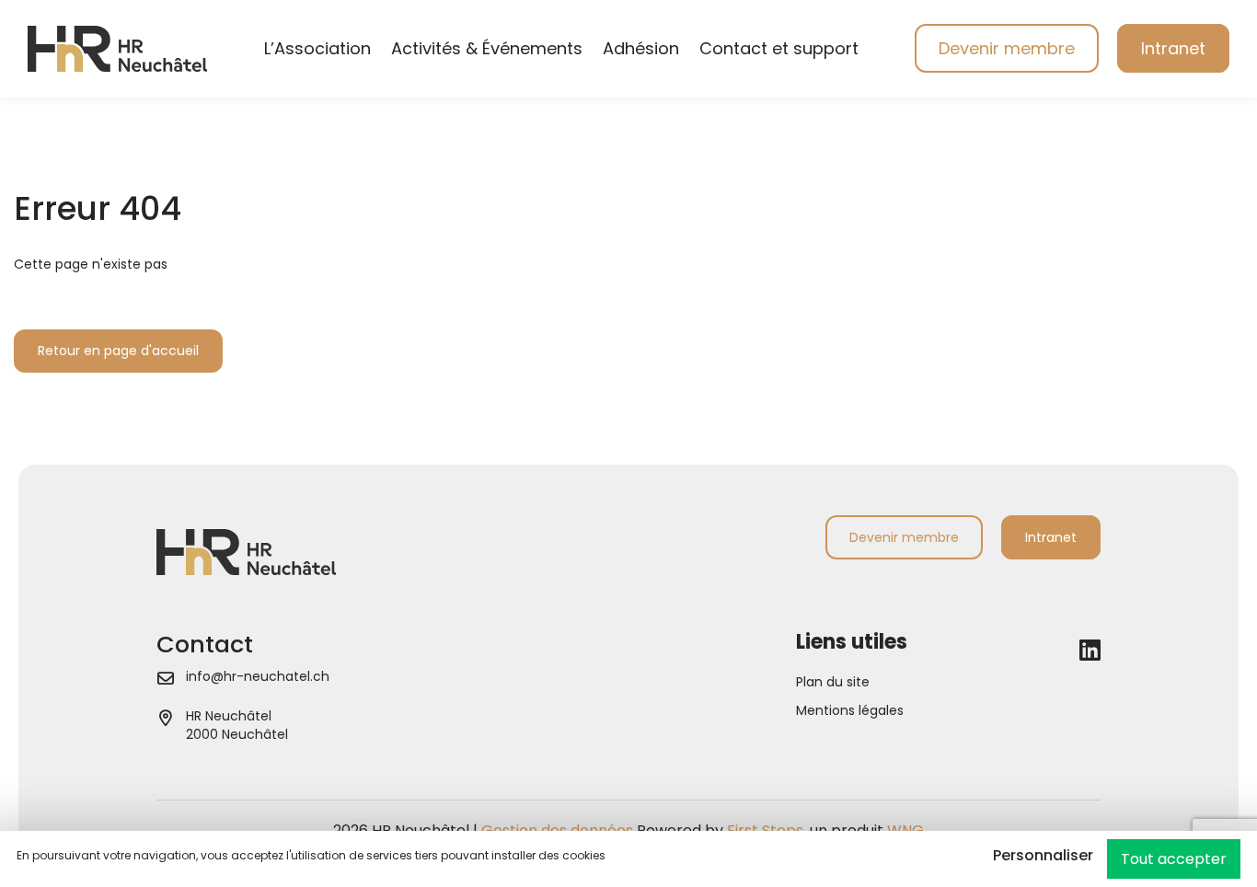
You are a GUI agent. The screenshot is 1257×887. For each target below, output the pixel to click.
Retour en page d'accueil (118, 350)
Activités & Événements (486, 48)
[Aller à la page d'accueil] (117, 48)
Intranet (1173, 48)
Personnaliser (1043, 855)
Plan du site (833, 682)
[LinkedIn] (1090, 650)
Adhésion (641, 48)
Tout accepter (1174, 859)
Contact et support (779, 48)
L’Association (317, 48)
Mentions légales (850, 710)
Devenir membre (1007, 48)
